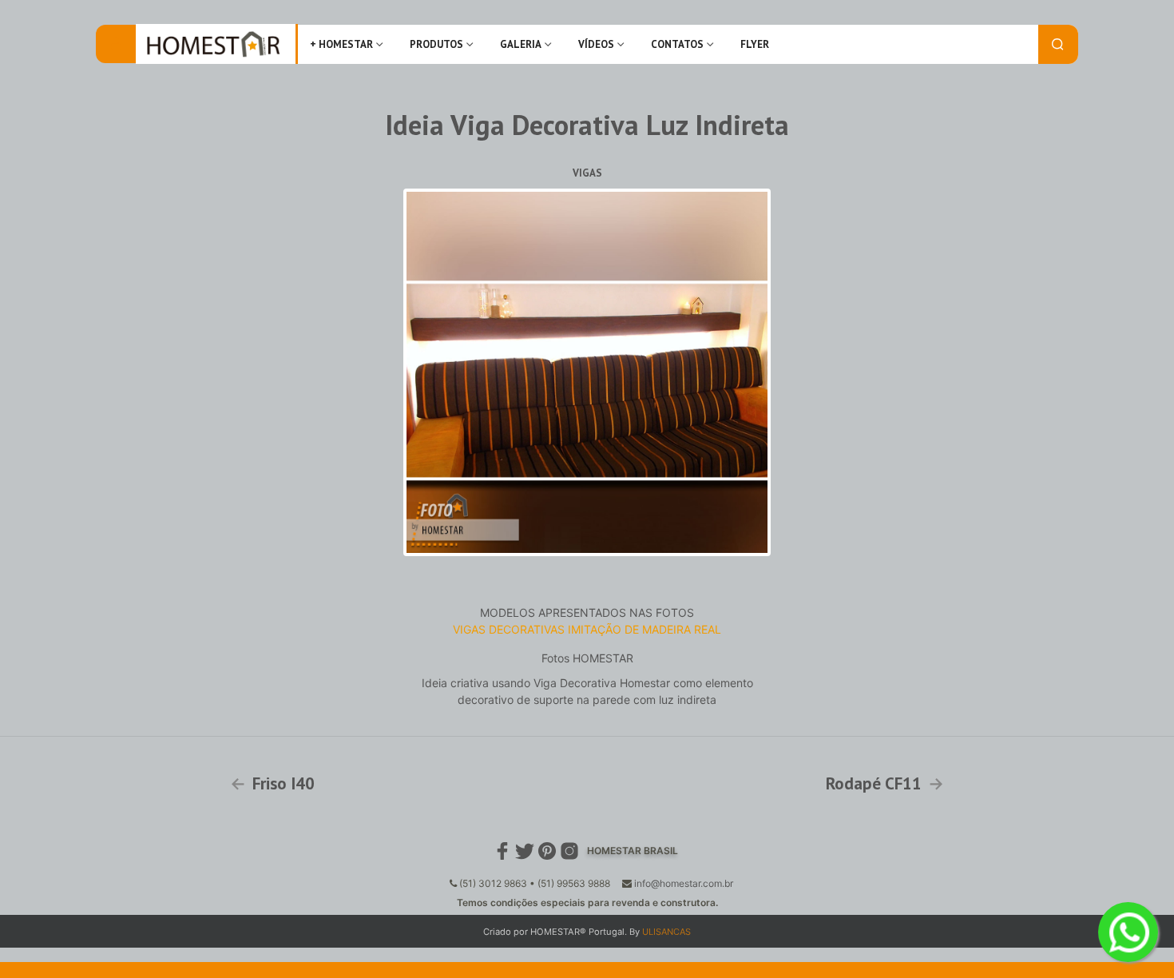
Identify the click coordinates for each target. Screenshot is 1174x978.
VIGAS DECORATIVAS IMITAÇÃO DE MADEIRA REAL (587, 629)
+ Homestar (341, 44)
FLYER (754, 44)
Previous (383, 372)
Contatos (677, 44)
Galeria (520, 44)
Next (791, 372)
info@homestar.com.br (683, 883)
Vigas (587, 173)
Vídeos (596, 44)
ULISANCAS (666, 931)
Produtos (436, 44)
